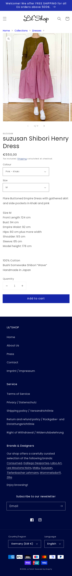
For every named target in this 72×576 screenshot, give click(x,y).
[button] (5, 19)
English (51, 543)
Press (10, 354)
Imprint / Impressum (21, 371)
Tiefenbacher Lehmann (23, 473)
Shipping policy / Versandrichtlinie (30, 411)
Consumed (14, 463)
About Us (13, 345)
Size (5, 180)
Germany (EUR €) (22, 543)
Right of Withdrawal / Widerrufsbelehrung (35, 432)
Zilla (9, 477)
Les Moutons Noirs (19, 468)
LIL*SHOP (30, 569)
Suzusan (46, 468)
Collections (21, 30)
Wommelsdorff (50, 473)
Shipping (22, 158)
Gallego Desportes (36, 463)
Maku (36, 468)
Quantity (8, 278)
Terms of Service (18, 394)
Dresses (36, 30)
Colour (7, 164)
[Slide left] (28, 126)
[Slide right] (44, 126)
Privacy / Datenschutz (22, 402)
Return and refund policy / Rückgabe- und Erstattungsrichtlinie (35, 421)
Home (6, 30)
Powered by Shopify (43, 569)
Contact (12, 362)
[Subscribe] (61, 506)
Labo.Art (56, 463)
